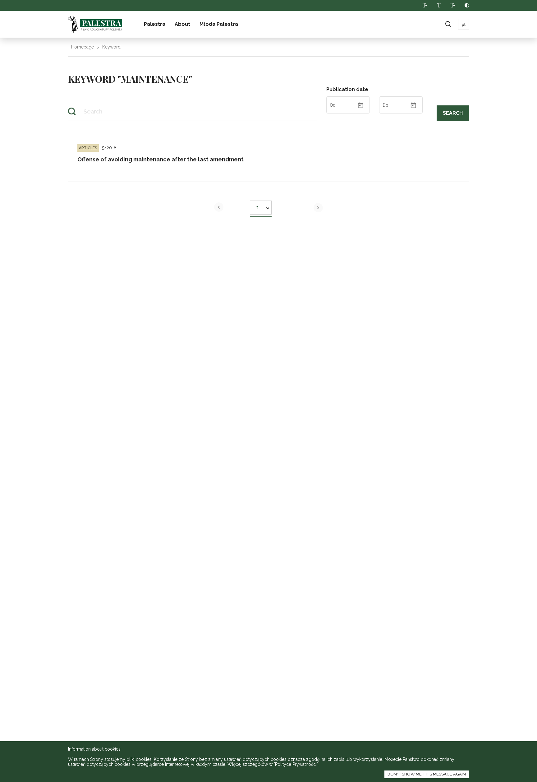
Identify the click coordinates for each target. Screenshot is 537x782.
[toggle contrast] (466, 5)
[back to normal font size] (438, 5)
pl (464, 24)
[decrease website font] (424, 5)
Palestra (154, 24)
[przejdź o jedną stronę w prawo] (318, 207)
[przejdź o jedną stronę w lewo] (218, 207)
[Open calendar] (360, 105)
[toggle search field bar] (448, 24)
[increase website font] (452, 5)
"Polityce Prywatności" (296, 764)
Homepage (82, 46)
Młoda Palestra (219, 24)
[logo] (95, 24)
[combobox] (260, 205)
